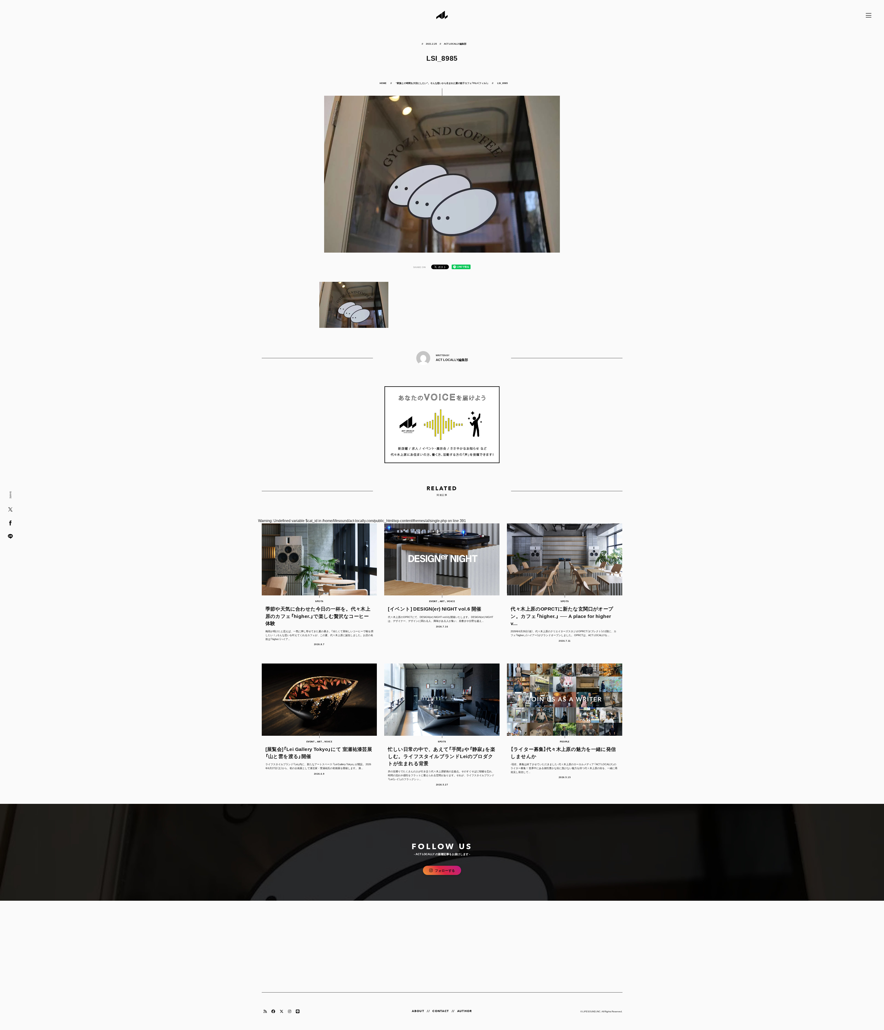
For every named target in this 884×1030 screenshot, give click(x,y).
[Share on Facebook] (10, 523)
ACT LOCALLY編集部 (455, 43)
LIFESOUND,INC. (591, 1011)
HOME (383, 83)
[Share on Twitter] (10, 509)
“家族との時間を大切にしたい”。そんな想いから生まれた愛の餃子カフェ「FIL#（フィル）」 (442, 83)
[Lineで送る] (10, 536)
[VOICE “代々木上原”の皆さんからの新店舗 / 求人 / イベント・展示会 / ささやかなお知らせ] (442, 424)
